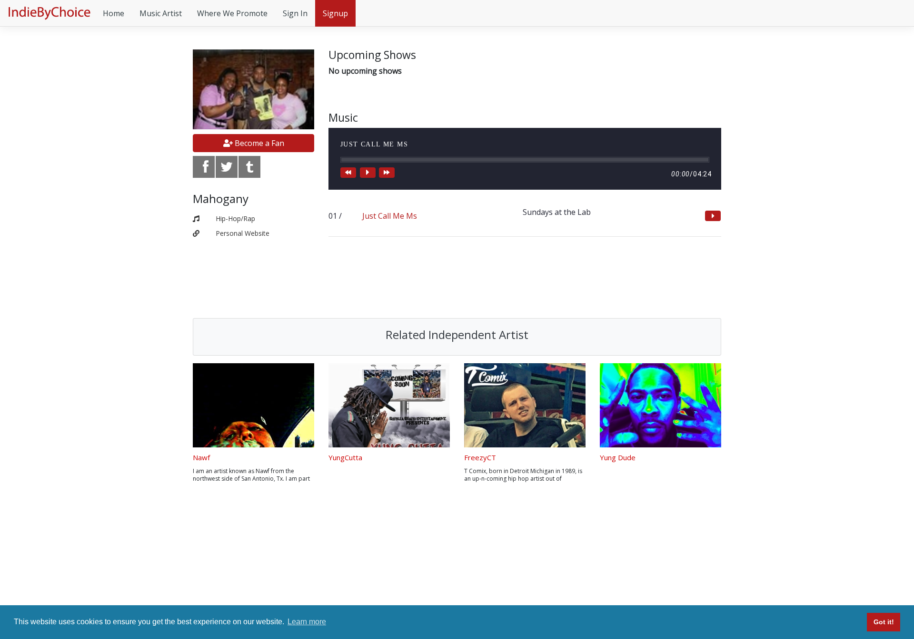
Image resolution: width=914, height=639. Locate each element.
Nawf (201, 457)
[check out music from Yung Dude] (660, 405)
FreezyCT (480, 457)
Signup (335, 13)
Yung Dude (618, 457)
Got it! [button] (884, 622)
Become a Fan (258, 143)
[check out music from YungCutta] (389, 405)
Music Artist (160, 13)
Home (113, 13)
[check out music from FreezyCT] (525, 405)
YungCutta (345, 457)
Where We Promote (232, 13)
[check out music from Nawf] (253, 405)
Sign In (295, 13)
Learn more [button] (307, 622)
